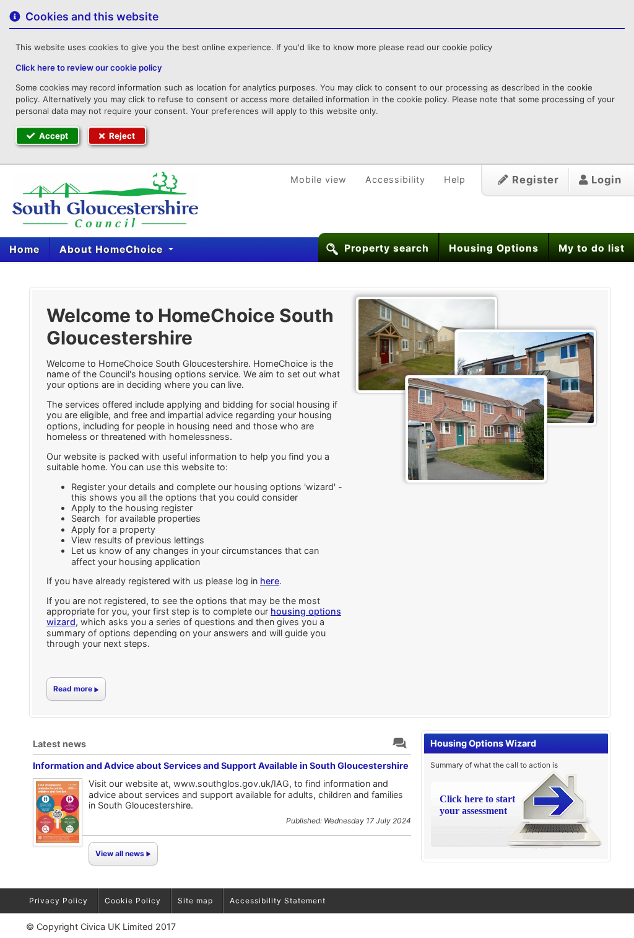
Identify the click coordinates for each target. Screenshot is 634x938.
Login (605, 179)
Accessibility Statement (278, 900)
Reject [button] (121, 136)
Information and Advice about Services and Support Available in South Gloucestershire (221, 765)
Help (455, 179)
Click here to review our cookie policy (88, 67)
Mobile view (318, 179)
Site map (195, 900)
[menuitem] (25, 249)
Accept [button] (52, 136)
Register (534, 179)
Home (24, 249)
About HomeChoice (112, 249)
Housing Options (494, 248)
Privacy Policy (58, 900)
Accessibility (395, 179)
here (269, 581)
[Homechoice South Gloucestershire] (99, 199)
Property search (386, 248)
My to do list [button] (591, 248)
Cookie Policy (133, 900)
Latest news (59, 744)
